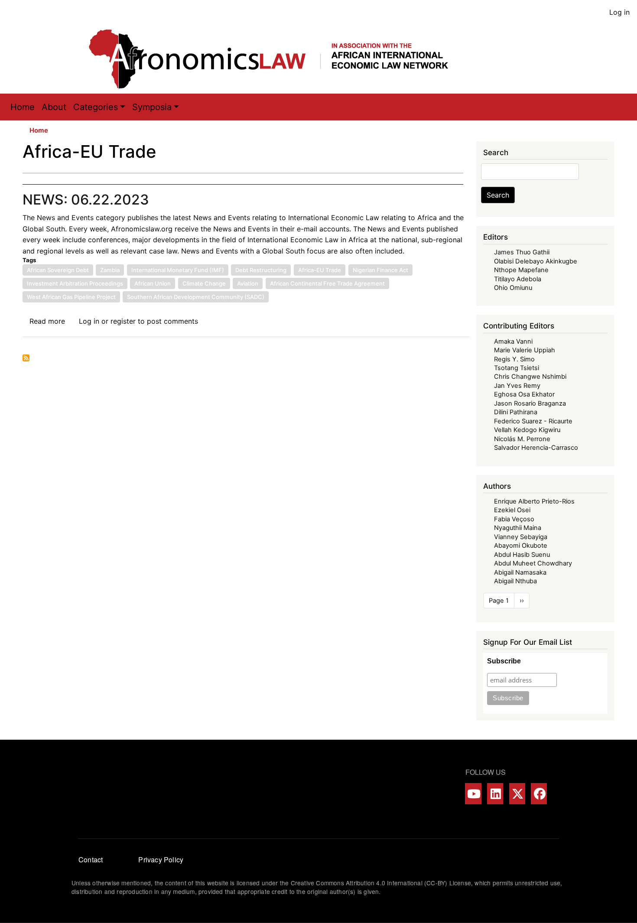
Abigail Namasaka (520, 572)
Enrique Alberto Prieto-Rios (534, 501)
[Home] (277, 59)
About (54, 107)
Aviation (247, 283)
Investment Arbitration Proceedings (75, 283)
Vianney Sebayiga (520, 537)
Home (22, 107)
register (123, 321)
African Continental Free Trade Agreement (327, 283)
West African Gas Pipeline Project (71, 296)
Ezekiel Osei (512, 510)
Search (498, 195)
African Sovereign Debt (58, 269)
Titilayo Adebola (517, 279)
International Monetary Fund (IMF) (177, 269)
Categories (95, 107)
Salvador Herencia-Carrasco (536, 448)
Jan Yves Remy (517, 386)
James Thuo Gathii (521, 252)
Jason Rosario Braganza (530, 403)
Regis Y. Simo (514, 359)
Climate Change (204, 283)
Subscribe (504, 661)
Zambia (110, 269)
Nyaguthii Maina (517, 528)
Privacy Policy (160, 859)
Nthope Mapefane (521, 270)
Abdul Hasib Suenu (522, 555)
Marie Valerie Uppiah (524, 350)
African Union (152, 283)
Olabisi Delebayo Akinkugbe (535, 261)
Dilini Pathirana (515, 412)
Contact (90, 859)
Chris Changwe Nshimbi (530, 376)
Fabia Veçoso (514, 519)
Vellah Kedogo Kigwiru (527, 430)
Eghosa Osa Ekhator (524, 394)
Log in (619, 12)
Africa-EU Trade (319, 269)
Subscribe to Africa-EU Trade (26, 357)
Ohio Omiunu (513, 288)
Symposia (152, 107)
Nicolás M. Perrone (522, 439)
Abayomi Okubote (520, 545)
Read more (47, 321)
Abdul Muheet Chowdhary (533, 563)
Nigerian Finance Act (380, 269)
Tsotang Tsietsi (516, 368)
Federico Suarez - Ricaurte (533, 421)
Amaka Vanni (513, 341)
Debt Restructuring (260, 269)
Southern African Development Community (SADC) (195, 296)
